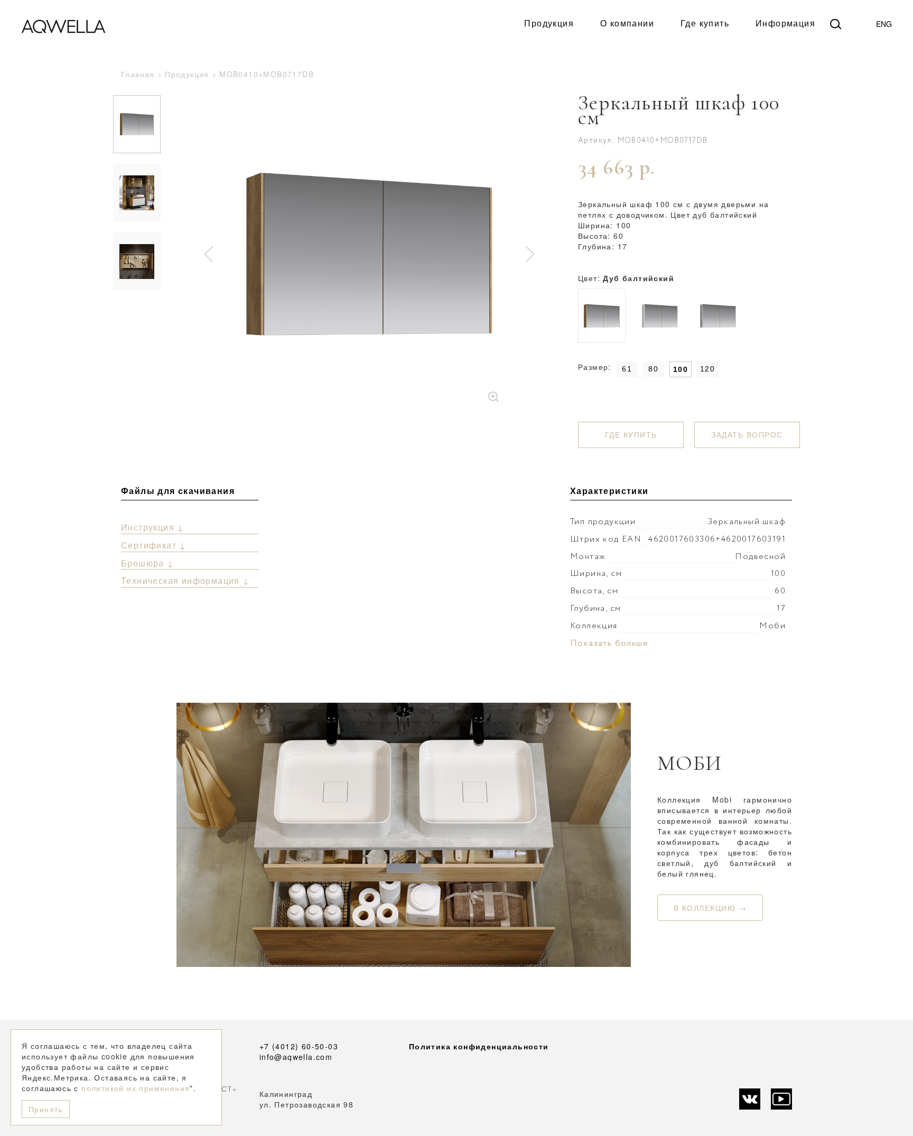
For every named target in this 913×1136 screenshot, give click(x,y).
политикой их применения (135, 1088)
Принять (46, 1109)
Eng (884, 23)
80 (653, 369)
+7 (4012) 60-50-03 (298, 1046)
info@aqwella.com (295, 1056)
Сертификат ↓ (154, 545)
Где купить (705, 23)
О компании (627, 23)
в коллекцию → (710, 907)
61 (627, 369)
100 (680, 369)
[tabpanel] (369, 254)
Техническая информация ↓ (185, 580)
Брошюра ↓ (147, 563)
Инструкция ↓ (152, 527)
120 (707, 369)
